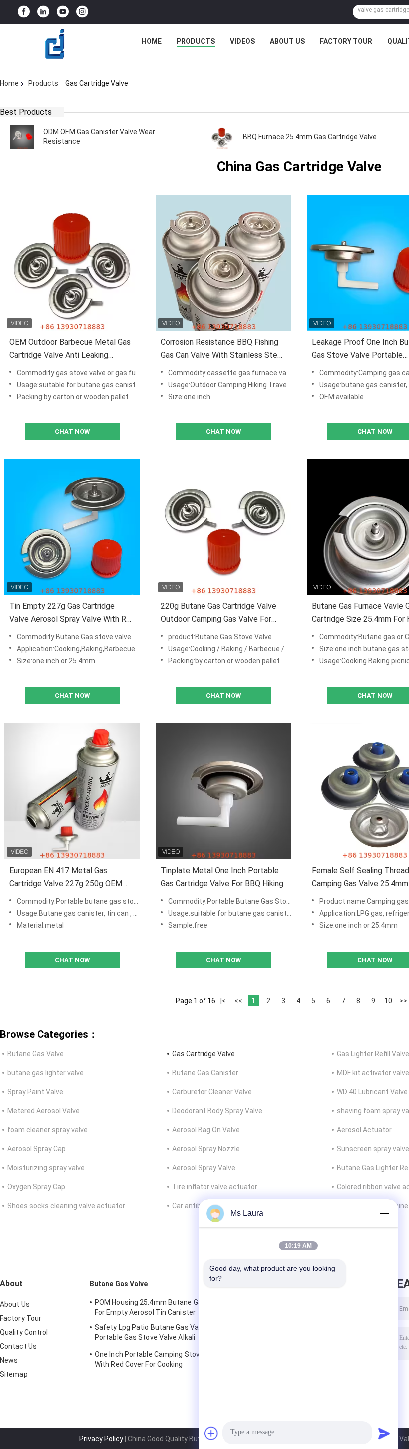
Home (152, 41)
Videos (242, 41)
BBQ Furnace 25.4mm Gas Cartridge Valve (310, 137)
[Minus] (384, 1213)
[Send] (384, 1433)
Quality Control (24, 1332)
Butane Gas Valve (35, 1054)
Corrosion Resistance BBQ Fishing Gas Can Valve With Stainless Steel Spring (222, 349)
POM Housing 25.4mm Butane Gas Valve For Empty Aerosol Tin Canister (160, 1307)
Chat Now (72, 431)
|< (223, 1001)
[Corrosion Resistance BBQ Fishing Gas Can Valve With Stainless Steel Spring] (223, 263)
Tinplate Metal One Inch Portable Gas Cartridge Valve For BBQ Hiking (222, 877)
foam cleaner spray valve (47, 1130)
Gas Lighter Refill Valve (373, 1054)
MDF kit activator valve (373, 1073)
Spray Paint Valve (35, 1092)
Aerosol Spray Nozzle (206, 1149)
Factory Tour (346, 41)
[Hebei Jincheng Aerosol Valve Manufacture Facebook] (24, 12)
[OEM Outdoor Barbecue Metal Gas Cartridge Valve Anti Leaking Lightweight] (72, 263)
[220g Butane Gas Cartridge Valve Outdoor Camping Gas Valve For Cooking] (223, 527)
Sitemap (14, 1374)
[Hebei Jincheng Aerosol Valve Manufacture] (55, 44)
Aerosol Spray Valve (203, 1168)
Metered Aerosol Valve (43, 1111)
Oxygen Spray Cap (36, 1187)
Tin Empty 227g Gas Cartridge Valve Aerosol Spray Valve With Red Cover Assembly (72, 613)
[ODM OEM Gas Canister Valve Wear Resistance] (22, 137)
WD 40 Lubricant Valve (372, 1092)
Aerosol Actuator (364, 1130)
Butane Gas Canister (205, 1073)
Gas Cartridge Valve (203, 1054)
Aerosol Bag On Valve (206, 1130)
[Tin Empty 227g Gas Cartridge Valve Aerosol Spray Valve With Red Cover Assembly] (72, 527)
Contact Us (18, 1346)
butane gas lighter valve (45, 1073)
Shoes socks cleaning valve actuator (66, 1206)
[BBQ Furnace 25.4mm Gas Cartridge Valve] (221, 137)
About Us (287, 41)
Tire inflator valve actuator (214, 1187)
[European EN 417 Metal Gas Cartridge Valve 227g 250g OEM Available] (72, 791)
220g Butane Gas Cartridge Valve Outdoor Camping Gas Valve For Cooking (218, 613)
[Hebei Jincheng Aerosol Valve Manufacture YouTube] (63, 12)
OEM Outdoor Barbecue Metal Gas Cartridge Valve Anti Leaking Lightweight (70, 349)
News (9, 1360)
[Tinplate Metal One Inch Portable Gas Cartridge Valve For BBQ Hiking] (223, 791)
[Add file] (211, 1433)
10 (388, 1001)
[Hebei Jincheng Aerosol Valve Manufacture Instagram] (82, 12)
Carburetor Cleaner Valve (212, 1092)
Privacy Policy (101, 1439)
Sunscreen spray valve (373, 1149)
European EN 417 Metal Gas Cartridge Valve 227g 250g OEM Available (65, 878)
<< (238, 1001)
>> (403, 1001)
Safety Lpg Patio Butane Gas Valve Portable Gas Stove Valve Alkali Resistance (151, 1333)
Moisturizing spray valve (46, 1168)
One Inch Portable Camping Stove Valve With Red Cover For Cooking (159, 1359)
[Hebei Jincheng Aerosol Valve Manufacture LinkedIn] (43, 12)
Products (196, 41)
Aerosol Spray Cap (36, 1149)
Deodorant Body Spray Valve (217, 1111)
